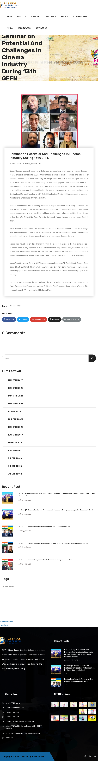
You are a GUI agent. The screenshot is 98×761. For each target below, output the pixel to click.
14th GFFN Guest (12, 712)
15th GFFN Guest (12, 717)
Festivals (51, 16)
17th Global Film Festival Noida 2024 (20, 721)
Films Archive (80, 16)
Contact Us (41, 28)
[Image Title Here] (55, 704)
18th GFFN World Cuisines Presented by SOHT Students (23, 727)
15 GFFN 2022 (14, 411)
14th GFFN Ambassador (15, 708)
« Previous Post (6, 622)
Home (9, 16)
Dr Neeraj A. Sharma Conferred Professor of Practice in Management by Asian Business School (56, 510)
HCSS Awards (24, 28)
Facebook (10, 319)
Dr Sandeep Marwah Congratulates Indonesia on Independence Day (45, 560)
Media (10, 28)
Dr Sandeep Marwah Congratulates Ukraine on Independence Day (44, 526)
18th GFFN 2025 (15, 388)
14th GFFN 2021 (15, 419)
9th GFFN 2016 (15, 458)
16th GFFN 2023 (15, 403)
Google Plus (40, 319)
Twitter (24, 319)
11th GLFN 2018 (15, 443)
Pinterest (56, 319)
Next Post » (4, 625)
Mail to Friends (73, 319)
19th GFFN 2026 (15, 380)
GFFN (22, 756)
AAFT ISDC (36, 16)
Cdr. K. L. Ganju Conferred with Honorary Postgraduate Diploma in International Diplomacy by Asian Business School (78, 653)
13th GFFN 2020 (15, 427)
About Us (21, 16)
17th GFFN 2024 (15, 396)
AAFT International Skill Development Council (23, 733)
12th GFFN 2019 (15, 435)
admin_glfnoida (30, 163)
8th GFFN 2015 (15, 466)
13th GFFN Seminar (13, 703)
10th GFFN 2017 (15, 450)
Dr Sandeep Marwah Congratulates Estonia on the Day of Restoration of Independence (53, 543)
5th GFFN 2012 (15, 474)
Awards (64, 16)
